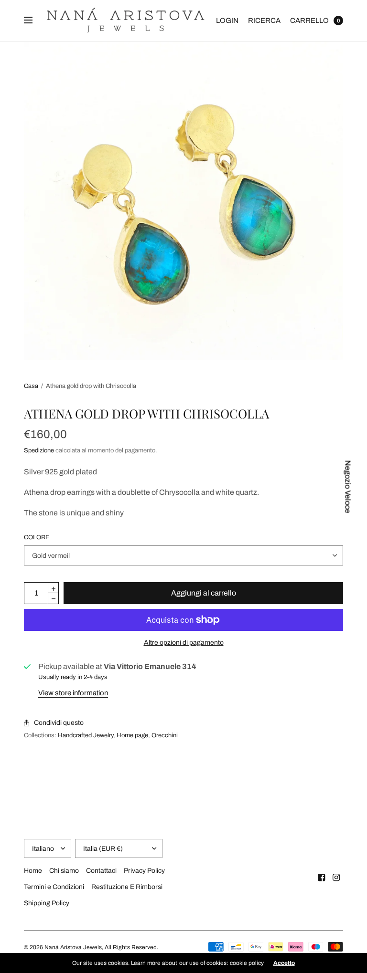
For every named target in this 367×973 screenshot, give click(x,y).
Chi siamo (64, 870)
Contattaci (101, 870)
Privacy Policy (144, 870)
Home (33, 870)
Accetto (284, 963)
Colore (37, 537)
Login (227, 20)
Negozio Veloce (348, 486)
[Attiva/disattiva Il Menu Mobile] (34, 20)
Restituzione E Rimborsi (126, 886)
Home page (132, 735)
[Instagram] (336, 877)
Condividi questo (59, 722)
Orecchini (164, 735)
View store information (73, 693)
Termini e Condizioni (54, 886)
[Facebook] (321, 877)
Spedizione (39, 450)
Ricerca (264, 20)
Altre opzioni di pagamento (184, 642)
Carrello (309, 20)
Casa (31, 386)
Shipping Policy (46, 903)
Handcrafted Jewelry (85, 735)
